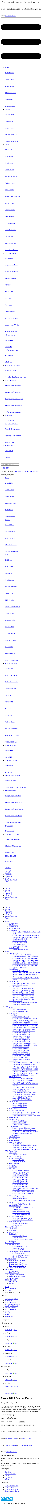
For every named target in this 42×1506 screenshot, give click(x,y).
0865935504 (9, 1393)
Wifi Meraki (12, 1195)
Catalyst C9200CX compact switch (23, 1020)
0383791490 (9, 1373)
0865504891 (9, 1380)
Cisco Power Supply (19, 1253)
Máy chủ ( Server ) (10, 335)
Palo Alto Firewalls (14, 987)
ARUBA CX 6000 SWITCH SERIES (24, 1087)
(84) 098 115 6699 (32, 471)
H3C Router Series (14, 928)
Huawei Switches (14, 1140)
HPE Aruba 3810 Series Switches (23, 1096)
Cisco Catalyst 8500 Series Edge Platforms (26, 937)
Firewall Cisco (13, 953)
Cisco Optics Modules (19, 1248)
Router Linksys (13, 923)
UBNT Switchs (13, 1117)
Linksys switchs (13, 1119)
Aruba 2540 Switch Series (21, 1091)
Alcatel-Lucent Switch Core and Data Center (26, 1115)
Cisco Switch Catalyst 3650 (21, 1059)
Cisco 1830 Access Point (20, 1179)
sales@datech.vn (10, 16)
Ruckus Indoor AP (18, 1160)
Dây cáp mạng (13, 1271)
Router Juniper (13, 926)
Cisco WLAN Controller (20, 1174)
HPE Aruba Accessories (20, 1257)
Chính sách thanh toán (11, 1486)
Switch (7, 144)
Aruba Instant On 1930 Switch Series (24, 1094)
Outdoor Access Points (20, 1199)
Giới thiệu (8, 873)
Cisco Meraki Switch (15, 1142)
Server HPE (12, 1230)
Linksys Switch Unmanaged (21, 1124)
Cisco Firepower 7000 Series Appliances (25, 962)
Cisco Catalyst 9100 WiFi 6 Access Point (25, 1188)
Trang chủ (8, 871)
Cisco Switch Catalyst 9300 (21, 1034)
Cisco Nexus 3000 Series (20, 1052)
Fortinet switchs (13, 1101)
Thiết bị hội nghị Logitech (17, 1267)
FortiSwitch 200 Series (20, 1105)
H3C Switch (12, 1008)
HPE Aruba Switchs (15, 1077)
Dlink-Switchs (13, 1108)
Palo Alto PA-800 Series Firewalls (23, 990)
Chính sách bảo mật (11, 1487)
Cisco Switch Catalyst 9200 (21, 1032)
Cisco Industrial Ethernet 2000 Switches (25, 1045)
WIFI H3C (12, 1165)
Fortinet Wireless (14, 1202)
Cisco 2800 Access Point (20, 1183)
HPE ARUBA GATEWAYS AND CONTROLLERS (23, 1208)
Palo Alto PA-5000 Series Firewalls (23, 995)
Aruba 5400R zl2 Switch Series (22, 1100)
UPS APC (12, 1283)
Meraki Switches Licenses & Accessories (25, 1149)
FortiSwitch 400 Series (20, 1107)
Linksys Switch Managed (20, 1121)
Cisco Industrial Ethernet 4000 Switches (25, 1018)
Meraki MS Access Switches (21, 1144)
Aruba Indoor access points (21, 1211)
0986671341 (9, 1343)
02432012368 (9, 1386)
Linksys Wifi (13, 1153)
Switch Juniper (13, 1061)
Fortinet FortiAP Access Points (22, 1204)
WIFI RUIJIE (13, 1167)
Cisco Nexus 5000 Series (20, 1057)
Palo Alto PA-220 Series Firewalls (23, 999)
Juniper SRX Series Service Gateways (24, 983)
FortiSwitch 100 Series (20, 1103)
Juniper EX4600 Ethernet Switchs (23, 1075)
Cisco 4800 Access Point (20, 1186)
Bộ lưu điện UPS (10, 446)
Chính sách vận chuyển (12, 1491)
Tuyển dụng (8, 876)
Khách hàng (8, 874)
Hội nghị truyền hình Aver (17, 1260)
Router (7, 67)
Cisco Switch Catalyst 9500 (21, 1038)
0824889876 (9, 1356)
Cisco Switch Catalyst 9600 (21, 1040)
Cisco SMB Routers (19, 944)
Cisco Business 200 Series (21, 1172)
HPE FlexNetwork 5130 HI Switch (23, 1082)
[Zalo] (15, 1330)
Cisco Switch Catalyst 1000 (21, 1041)
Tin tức (7, 882)
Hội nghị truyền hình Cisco (17, 1262)
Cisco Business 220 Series (21, 1017)
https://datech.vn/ (11, 1452)
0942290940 (9, 1363)
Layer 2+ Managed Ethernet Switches (24, 1130)
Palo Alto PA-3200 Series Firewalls (23, 994)
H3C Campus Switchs (19, 1010)
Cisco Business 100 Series (21, 1170)
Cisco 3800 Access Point (20, 1184)
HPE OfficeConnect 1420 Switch (23, 1078)
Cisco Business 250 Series (21, 1048)
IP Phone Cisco (13, 1278)
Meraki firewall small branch (21, 1004)
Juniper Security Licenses (20, 985)
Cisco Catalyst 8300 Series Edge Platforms (26, 935)
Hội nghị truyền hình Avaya (17, 1266)
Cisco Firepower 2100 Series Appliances (25, 958)
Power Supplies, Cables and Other (19, 1252)
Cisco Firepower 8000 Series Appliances (25, 964)
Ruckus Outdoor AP (19, 1161)
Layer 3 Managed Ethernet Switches (24, 1128)
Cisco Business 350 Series (21, 1050)
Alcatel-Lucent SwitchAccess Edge (23, 1114)
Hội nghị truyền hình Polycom (18, 1264)
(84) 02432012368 (21, 471)
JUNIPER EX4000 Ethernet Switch (24, 1064)
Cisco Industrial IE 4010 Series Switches (25, 1024)
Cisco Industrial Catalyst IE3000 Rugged (25, 1027)
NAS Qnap (12, 1241)
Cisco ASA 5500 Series (20, 967)
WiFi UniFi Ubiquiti (15, 1221)
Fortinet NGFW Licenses (20, 979)
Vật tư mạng (8, 415)
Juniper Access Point (15, 1156)
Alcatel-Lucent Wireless (16, 1216)
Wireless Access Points (20, 1154)
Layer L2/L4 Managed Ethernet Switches (25, 1131)
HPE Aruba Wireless (15, 1206)
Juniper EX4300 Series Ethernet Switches (25, 1070)
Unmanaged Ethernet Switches (22, 1133)
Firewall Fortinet (14, 969)
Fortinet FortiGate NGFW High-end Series (26, 978)
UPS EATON (13, 1282)
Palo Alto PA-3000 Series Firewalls (23, 992)
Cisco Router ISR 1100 (20, 941)
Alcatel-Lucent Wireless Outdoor (23, 1220)
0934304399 (9, 1350)
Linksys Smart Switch (19, 1123)
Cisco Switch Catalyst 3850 (21, 1055)
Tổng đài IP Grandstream (16, 1274)
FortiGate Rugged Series (20, 971)
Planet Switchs (13, 1126)
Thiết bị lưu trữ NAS (11, 350)
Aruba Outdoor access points (21, 1213)
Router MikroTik (14, 948)
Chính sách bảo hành (11, 1489)
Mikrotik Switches (14, 1137)
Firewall (7, 109)
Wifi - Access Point (11, 253)
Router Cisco (13, 930)
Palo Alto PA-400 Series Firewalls (23, 988)
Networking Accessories (12, 365)
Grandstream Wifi (14, 1163)
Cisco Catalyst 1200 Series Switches (24, 1029)
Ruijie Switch (13, 1013)
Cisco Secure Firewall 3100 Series (23, 955)
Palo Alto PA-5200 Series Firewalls (23, 997)
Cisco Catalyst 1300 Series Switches (24, 1031)
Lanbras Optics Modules (20, 1250)
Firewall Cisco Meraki (15, 1001)
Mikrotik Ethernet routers (20, 949)
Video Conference (10, 380)
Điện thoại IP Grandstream (17, 1276)
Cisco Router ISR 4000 (20, 939)
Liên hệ (7, 878)
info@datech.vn (27, 1445)
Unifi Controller (17, 1225)
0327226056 (9, 1336)
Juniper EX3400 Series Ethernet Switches (25, 1068)
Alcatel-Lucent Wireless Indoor (22, 1218)
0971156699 (8, 1330)
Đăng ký (22, 1421)
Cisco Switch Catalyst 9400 (21, 1036)
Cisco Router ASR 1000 (20, 946)
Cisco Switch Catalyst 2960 (21, 1054)
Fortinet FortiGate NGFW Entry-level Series (26, 972)
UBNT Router (13, 925)
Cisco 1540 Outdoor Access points (23, 1190)
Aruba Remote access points (21, 1214)
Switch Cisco (13, 1015)
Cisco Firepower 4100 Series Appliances (25, 960)
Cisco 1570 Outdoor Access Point (23, 1193)
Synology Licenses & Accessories (23, 1239)
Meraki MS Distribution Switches (23, 1147)
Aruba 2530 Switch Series (21, 1089)
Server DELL (13, 1229)
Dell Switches (13, 1138)
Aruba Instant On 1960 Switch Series (24, 1093)
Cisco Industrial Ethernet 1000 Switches (25, 1043)
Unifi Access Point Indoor (21, 1223)
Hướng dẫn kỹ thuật (11, 880)
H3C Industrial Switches (20, 1011)
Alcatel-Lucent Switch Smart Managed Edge (26, 1112)
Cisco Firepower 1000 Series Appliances (25, 957)
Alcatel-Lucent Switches (16, 1110)
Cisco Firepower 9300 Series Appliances (25, 965)
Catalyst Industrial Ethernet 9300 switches (25, 1025)
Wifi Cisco (12, 1168)
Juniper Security (14, 981)
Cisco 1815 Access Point (20, 1177)
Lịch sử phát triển (10, 1474)
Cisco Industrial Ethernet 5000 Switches (25, 1022)
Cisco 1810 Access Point (20, 1176)
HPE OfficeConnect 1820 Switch (23, 1080)
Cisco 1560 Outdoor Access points (23, 1191)
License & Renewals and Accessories (24, 1200)
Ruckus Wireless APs (15, 1158)
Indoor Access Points (19, 1197)
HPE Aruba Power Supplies (21, 1255)
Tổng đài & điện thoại (11, 424)
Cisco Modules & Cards (20, 1246)
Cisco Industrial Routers (20, 942)
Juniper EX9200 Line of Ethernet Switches (26, 1073)
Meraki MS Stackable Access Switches (25, 1146)
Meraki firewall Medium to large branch (25, 1002)
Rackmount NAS (18, 1237)
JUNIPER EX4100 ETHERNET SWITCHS (27, 1063)
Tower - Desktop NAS (20, 1236)
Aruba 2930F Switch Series (21, 1098)
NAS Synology (13, 1234)
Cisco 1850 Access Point (20, 1181)
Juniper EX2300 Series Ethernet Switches (25, 1066)
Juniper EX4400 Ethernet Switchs (23, 1071)
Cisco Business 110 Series (21, 1047)
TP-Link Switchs (14, 1135)
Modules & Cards (14, 1244)
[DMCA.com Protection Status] (7, 1500)
